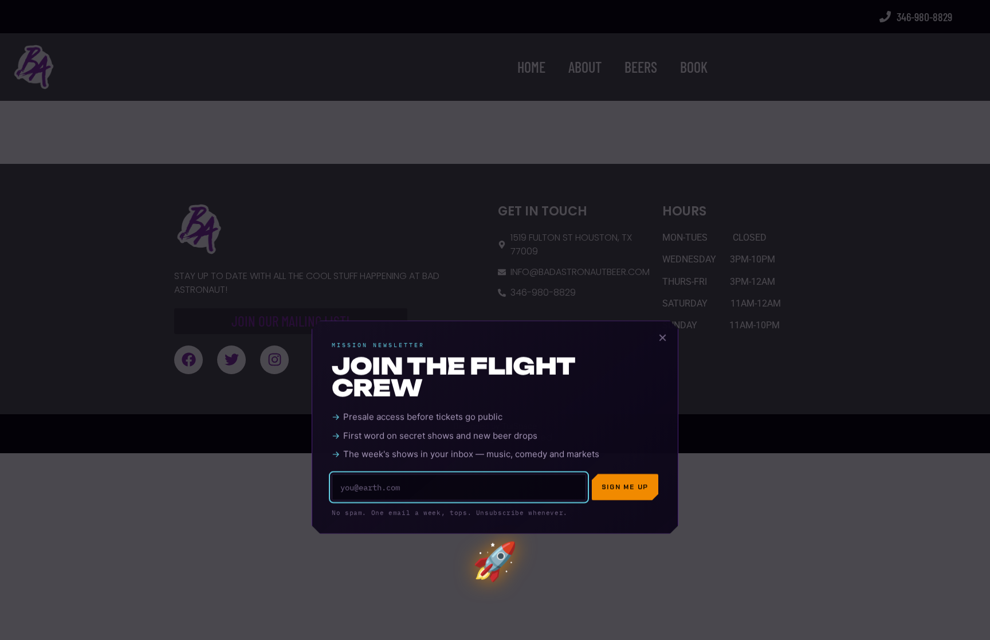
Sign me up (625, 391)
